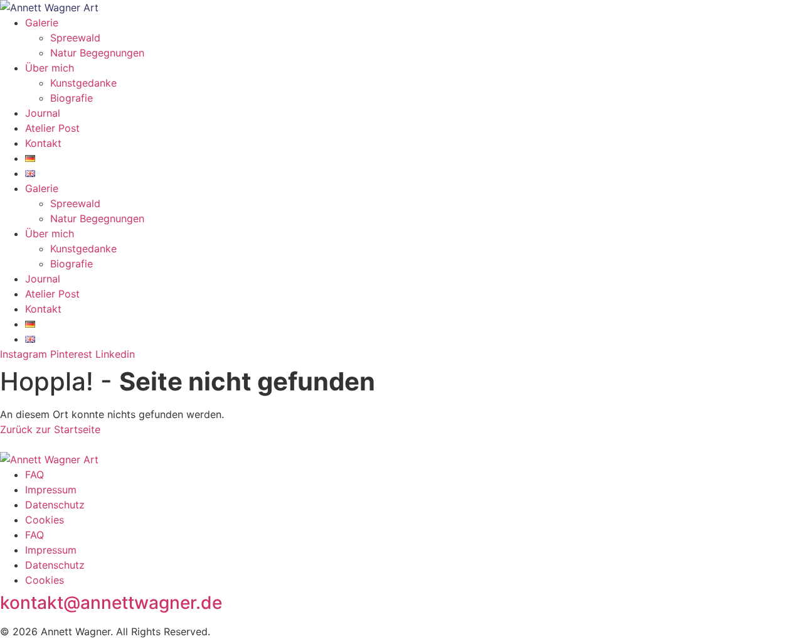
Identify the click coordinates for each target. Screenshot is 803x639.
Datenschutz (55, 504)
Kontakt (43, 143)
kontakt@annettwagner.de (111, 602)
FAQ (34, 474)
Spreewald (75, 37)
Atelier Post (52, 128)
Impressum (51, 489)
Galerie (41, 22)
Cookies (44, 519)
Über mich (49, 68)
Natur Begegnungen (97, 52)
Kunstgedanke (83, 83)
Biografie (71, 98)
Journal (42, 113)
